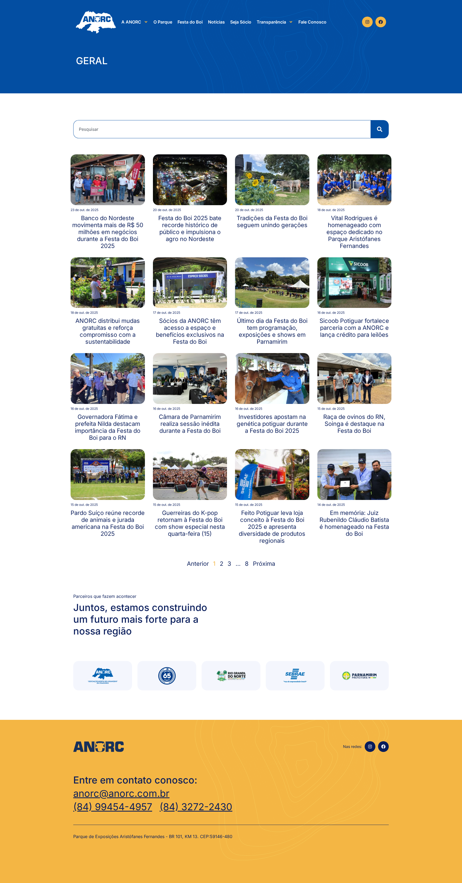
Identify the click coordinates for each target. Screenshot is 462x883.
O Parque (162, 22)
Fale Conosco (312, 22)
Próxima (264, 563)
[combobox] (222, 129)
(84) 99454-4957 (112, 807)
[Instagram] (367, 22)
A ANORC (131, 22)
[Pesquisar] (380, 129)
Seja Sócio (240, 22)
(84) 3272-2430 (196, 807)
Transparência (271, 22)
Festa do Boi (190, 22)
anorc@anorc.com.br (121, 793)
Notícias (216, 22)
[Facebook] (380, 22)
